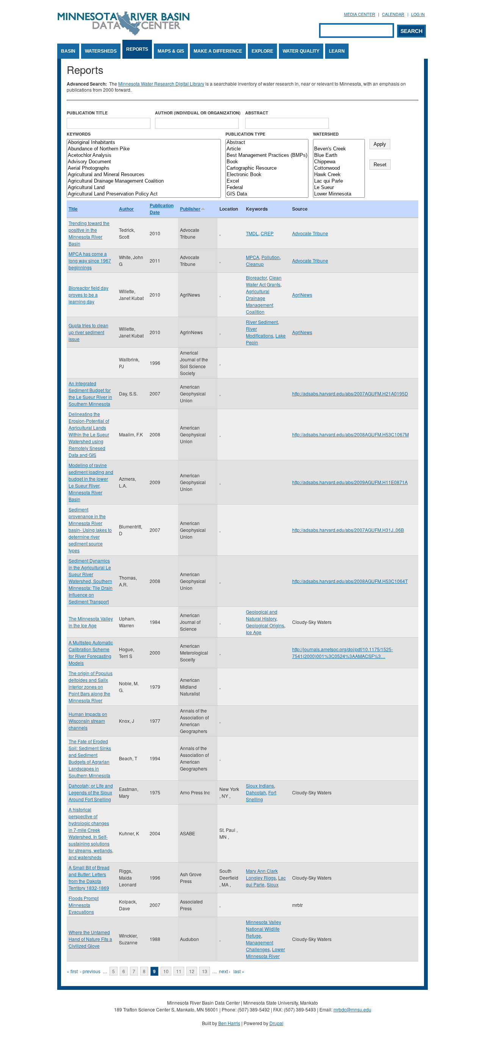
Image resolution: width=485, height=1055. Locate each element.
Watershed (326, 134)
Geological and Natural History (261, 615)
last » (238, 971)
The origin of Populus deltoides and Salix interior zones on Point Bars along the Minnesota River (91, 686)
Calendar (393, 14)
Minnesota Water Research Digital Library (161, 83)
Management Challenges (259, 945)
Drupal (276, 1023)
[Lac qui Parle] (339, 181)
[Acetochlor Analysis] (144, 155)
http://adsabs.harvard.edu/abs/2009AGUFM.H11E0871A (350, 482)
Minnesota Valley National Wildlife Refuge (263, 929)
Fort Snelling (261, 795)
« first (72, 971)
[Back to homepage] (123, 33)
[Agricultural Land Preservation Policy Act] (144, 194)
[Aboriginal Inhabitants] (144, 142)
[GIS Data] (267, 194)
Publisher (190, 208)
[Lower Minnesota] (339, 194)
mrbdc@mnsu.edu (352, 1009)
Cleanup (255, 264)
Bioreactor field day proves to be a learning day (88, 294)
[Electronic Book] (267, 175)
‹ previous (90, 971)
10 (166, 971)
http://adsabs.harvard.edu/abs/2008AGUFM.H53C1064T (350, 581)
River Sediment (262, 322)
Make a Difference (218, 51)
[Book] (267, 162)
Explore (262, 51)
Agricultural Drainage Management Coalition (259, 301)
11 (178, 971)
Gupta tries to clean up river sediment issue (88, 332)
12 (191, 971)
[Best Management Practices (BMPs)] (267, 155)
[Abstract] (267, 142)
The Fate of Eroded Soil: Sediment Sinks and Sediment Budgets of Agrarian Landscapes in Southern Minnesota (90, 758)
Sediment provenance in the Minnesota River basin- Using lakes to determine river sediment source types (90, 529)
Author (126, 208)
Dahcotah (256, 792)
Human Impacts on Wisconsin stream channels (88, 721)
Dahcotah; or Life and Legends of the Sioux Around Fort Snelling (91, 792)
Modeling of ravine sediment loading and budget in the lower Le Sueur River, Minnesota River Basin (91, 482)
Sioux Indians (260, 785)
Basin (68, 51)
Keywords (79, 134)
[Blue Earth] (339, 155)
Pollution (270, 257)
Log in (418, 14)
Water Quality (301, 51)
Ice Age (253, 632)
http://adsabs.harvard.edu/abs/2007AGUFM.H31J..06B (348, 530)
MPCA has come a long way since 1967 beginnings (90, 260)
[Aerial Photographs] (144, 168)
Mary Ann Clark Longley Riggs (262, 874)
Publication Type (245, 134)
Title (73, 208)
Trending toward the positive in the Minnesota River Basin (89, 233)
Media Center (359, 14)
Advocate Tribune (310, 233)
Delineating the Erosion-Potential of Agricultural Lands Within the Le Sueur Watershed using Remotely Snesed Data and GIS (89, 434)
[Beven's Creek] (339, 149)
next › (224, 971)
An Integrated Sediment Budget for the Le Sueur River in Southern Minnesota (90, 393)
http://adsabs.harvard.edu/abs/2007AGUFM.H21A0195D (350, 393)
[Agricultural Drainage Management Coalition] (144, 181)
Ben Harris (229, 1023)
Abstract (256, 113)
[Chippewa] (339, 162)
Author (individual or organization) (198, 113)
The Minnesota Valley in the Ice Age (91, 621)
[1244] (339, 142)
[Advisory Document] (144, 162)
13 (204, 971)
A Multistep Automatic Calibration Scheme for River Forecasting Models (91, 652)
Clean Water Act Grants (264, 281)
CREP (267, 233)
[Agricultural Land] (144, 187)
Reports (137, 49)
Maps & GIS (171, 51)
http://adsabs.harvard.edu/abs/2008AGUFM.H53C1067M (350, 434)
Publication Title (87, 113)
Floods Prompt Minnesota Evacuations (84, 905)
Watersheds (101, 51)
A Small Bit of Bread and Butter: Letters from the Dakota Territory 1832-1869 (89, 877)
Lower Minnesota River (265, 952)
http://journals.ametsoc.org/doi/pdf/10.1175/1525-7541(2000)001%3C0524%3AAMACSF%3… (342, 652)
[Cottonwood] (339, 168)
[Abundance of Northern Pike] (144, 149)
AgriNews (302, 294)
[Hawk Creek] (339, 175)
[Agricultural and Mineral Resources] (144, 175)
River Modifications (259, 332)
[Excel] (267, 181)
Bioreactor (256, 277)
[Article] (267, 149)
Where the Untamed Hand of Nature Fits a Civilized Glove (90, 939)
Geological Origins (265, 625)
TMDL (252, 233)
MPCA (252, 257)
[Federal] (267, 187)
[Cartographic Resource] (267, 168)
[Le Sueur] (339, 187)
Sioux (272, 884)
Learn (337, 51)
